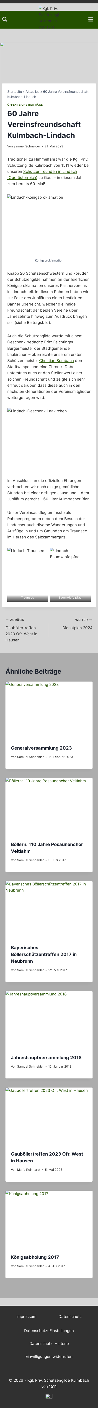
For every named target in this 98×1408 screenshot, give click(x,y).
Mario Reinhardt (28, 1169)
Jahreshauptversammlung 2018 (46, 1057)
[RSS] (49, 1397)
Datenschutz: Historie (49, 1343)
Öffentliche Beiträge (25, 104)
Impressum (26, 1316)
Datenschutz (70, 1316)
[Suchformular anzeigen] (4, 19)
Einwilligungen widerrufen (49, 1356)
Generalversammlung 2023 (41, 748)
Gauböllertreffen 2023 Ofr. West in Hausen (21, 630)
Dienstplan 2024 (77, 624)
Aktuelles (32, 91)
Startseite (14, 91)
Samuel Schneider (26, 146)
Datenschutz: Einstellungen (49, 1330)
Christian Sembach (56, 360)
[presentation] (49, 710)
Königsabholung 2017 (35, 1257)
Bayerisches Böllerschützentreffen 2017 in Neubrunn (44, 954)
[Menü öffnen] (92, 18)
